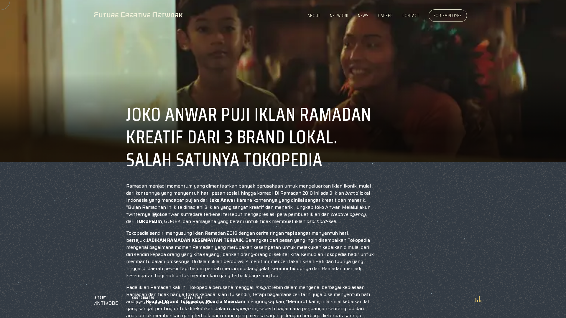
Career (385, 15)
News (363, 15)
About (313, 15)
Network (339, 15)
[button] (478, 299)
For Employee (448, 15)
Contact (410, 15)
